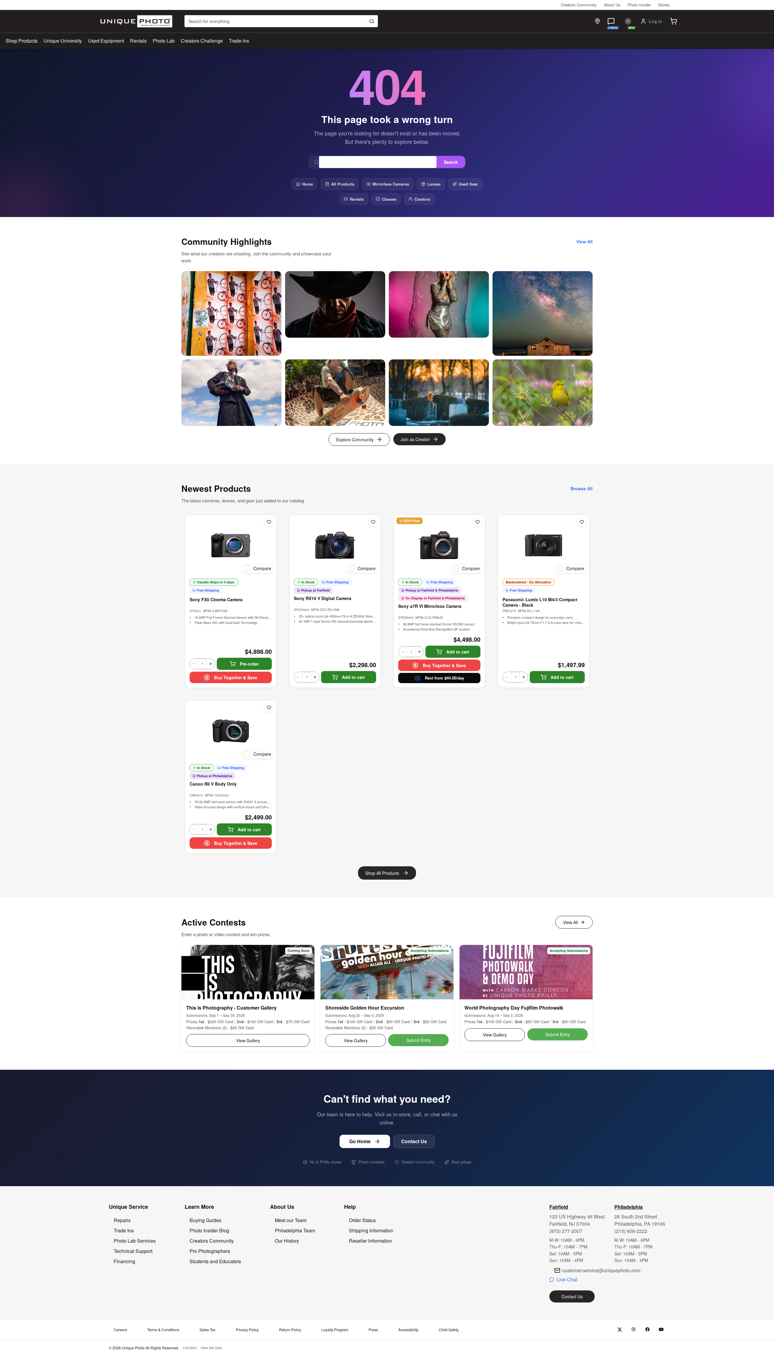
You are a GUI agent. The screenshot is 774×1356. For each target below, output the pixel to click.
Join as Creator (415, 439)
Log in (655, 21)
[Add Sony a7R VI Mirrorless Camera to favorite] (477, 522)
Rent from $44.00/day (444, 678)
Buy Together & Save (235, 677)
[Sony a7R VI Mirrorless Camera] (439, 545)
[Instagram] (633, 1329)
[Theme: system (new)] (628, 21)
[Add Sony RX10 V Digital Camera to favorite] (373, 522)
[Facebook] (647, 1329)
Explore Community (355, 439)
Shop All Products (382, 873)
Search (451, 162)
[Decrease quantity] (194, 664)
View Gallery (248, 1040)
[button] (673, 21)
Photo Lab (164, 40)
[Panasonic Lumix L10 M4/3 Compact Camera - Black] (543, 545)
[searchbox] (281, 21)
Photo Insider (639, 5)
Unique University (63, 40)
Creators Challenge (202, 40)
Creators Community (579, 5)
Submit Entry (418, 1040)
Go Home (360, 1141)
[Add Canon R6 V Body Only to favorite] (269, 707)
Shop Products (21, 41)
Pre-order (249, 664)
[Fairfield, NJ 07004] (597, 21)
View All (570, 922)
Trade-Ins (239, 40)
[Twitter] (619, 1329)
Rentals (138, 40)
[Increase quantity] (211, 664)
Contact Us (414, 1141)
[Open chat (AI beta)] (611, 21)
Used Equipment (106, 40)
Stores (664, 5)
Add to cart (353, 677)
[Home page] (135, 21)
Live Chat (567, 1279)
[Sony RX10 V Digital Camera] (335, 545)
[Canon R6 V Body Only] (230, 731)
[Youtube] (661, 1329)
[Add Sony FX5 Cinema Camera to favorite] (269, 522)
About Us (612, 5)
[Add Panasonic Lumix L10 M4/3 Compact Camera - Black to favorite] (582, 522)
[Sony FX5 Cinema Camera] (230, 545)
